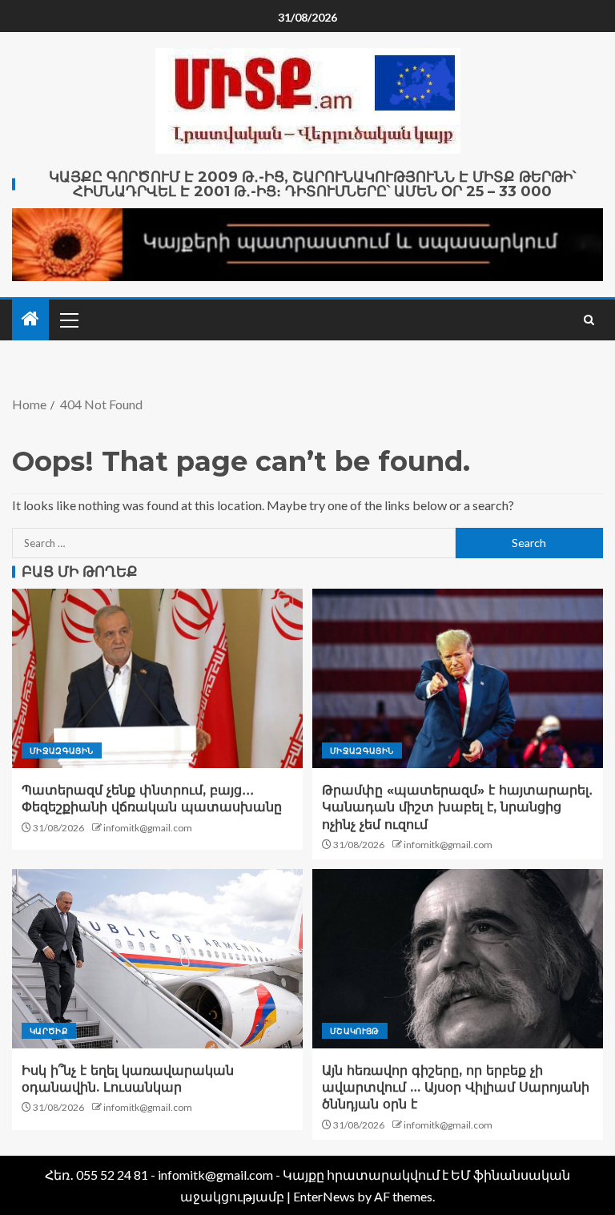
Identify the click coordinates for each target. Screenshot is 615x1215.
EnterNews (324, 1196)
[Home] (30, 319)
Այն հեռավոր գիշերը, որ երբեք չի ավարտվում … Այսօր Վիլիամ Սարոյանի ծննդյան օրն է (455, 1087)
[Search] (589, 320)
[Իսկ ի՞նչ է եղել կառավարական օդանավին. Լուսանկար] (157, 958)
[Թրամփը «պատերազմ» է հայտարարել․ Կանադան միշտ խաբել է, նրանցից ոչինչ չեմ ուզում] (457, 678)
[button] (68, 320)
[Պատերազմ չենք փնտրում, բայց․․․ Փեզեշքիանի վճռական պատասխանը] (157, 678)
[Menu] (68, 320)
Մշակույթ (355, 1031)
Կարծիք (49, 1031)
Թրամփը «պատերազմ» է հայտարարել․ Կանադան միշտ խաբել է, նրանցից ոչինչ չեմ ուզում (457, 807)
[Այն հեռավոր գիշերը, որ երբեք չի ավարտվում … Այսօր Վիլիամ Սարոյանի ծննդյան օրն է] (457, 958)
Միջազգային (62, 750)
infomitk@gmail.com (147, 828)
